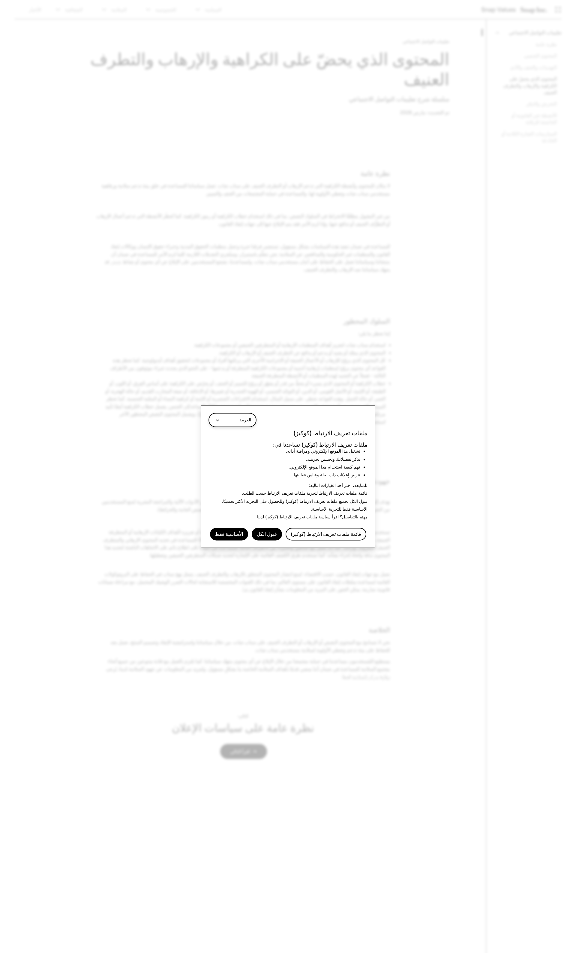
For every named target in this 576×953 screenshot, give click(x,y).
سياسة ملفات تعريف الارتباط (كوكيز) (298, 517)
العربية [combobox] (245, 419)
